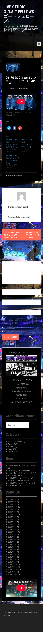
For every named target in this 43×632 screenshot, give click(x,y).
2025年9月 (12, 510)
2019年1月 (12, 547)
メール (7, 298)
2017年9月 (12, 572)
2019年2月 (12, 544)
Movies (10, 175)
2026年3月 (12, 502)
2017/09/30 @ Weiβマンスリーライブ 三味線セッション (11, 234)
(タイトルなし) (14, 471)
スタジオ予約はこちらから (16, 353)
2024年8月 (12, 517)
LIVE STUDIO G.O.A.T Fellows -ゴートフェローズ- (20, 14)
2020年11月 (12, 532)
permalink (18, 175)
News (10, 449)
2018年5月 (12, 554)
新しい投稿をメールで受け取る (15, 331)
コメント (7, 259)
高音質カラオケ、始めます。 (19, 466)
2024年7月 (12, 519)
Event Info (12, 444)
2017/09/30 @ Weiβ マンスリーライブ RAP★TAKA (33, 234)
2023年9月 (12, 527)
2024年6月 (12, 522)
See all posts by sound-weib (19, 217)
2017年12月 (12, 564)
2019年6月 (12, 539)
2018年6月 (12, 552)
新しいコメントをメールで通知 (15, 327)
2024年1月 (12, 524)
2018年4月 (12, 557)
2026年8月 (12, 500)
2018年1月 (12, 562)
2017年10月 (12, 569)
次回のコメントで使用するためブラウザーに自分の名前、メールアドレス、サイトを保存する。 (21, 322)
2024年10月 (12, 515)
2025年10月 (12, 507)
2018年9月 (12, 549)
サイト (6, 308)
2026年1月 (12, 505)
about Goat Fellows (15, 442)
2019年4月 (12, 542)
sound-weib (25, 88)
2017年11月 (12, 567)
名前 (5, 287)
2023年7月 (12, 529)
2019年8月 (12, 537)
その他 (10, 452)
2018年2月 (12, 559)
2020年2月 (12, 534)
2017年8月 (12, 574)
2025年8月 (12, 512)
